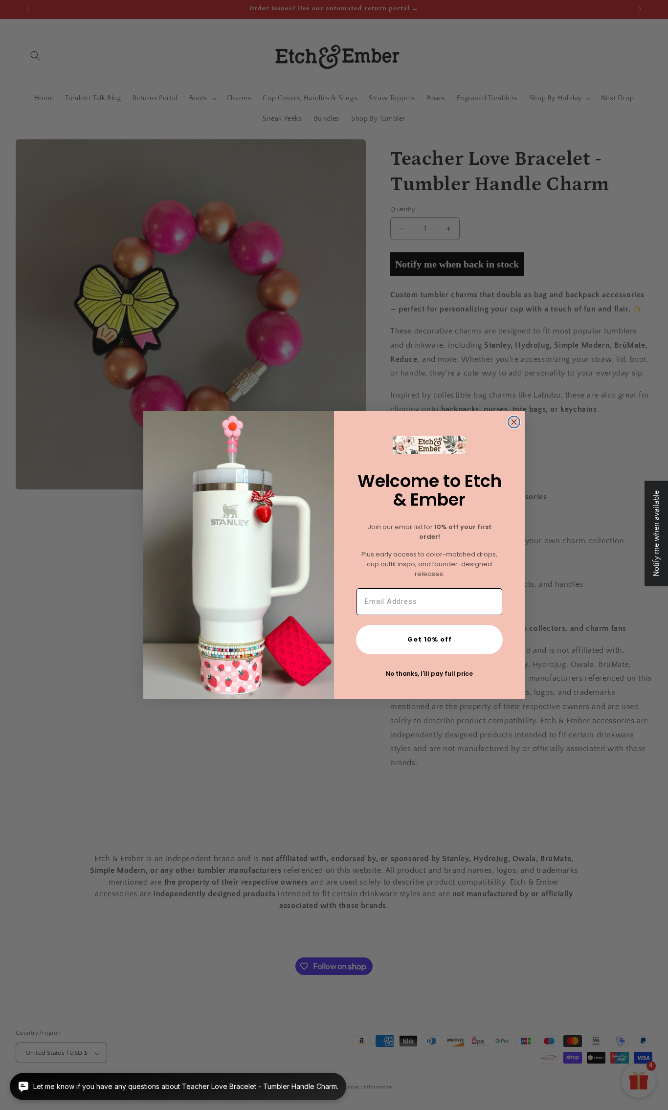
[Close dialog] (514, 422)
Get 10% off (429, 639)
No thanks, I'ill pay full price (429, 673)
